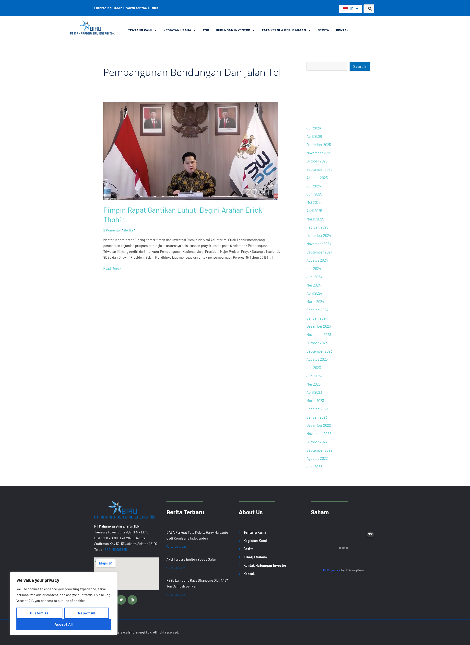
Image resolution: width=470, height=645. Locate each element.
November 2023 (318, 334)
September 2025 (319, 169)
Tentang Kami (140, 30)
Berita (323, 30)
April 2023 (314, 392)
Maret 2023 (315, 400)
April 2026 (314, 136)
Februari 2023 (317, 409)
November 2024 (318, 244)
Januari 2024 (316, 318)
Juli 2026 (313, 128)
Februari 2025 (317, 227)
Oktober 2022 (317, 442)
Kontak (342, 30)
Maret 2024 (315, 301)
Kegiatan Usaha (177, 30)
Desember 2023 (318, 326)
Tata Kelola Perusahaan (284, 30)
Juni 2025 (314, 194)
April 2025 (314, 210)
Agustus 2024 (317, 260)
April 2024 (314, 293)
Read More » (112, 267)
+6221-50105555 (115, 549)
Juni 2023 (314, 376)
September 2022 (319, 450)
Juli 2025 (313, 186)
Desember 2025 (318, 144)
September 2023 (319, 351)
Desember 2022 (318, 425)
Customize (39, 613)
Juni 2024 (314, 277)
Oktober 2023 (317, 343)
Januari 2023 (316, 417)
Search (359, 66)
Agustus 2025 (317, 177)
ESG (206, 30)
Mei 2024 (313, 285)
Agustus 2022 (317, 458)
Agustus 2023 (317, 359)
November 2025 (318, 153)
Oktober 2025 (317, 161)
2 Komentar (112, 230)
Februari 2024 (317, 310)
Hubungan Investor (233, 30)
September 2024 (319, 252)
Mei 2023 (313, 384)
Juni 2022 (314, 466)
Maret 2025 (315, 219)
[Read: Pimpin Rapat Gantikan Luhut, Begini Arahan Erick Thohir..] (190, 151)
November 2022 (318, 433)
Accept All (64, 624)
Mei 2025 (313, 202)
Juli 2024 (313, 268)
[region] (64, 603)
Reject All (86, 613)
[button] (142, 30)
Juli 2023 (313, 367)
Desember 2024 (318, 235)
